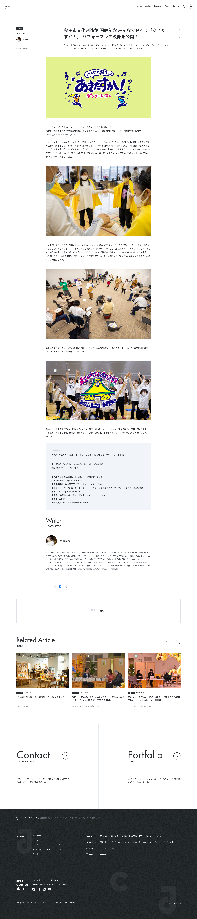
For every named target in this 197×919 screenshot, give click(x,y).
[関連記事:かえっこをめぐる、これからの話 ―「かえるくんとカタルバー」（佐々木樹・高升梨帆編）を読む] (154, 670)
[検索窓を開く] (183, 6)
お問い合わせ (20, 902)
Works (167, 6)
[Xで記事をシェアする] (65, 586)
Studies (148, 6)
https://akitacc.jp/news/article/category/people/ (98, 569)
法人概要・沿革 (136, 836)
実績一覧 (103, 848)
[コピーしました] (54, 586)
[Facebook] (33, 889)
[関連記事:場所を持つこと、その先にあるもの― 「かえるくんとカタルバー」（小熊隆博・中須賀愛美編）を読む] (98, 670)
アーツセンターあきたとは (109, 836)
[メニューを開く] (191, 6)
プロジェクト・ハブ (139, 842)
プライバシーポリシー (40, 902)
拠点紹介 (125, 836)
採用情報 (103, 854)
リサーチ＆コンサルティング (119, 842)
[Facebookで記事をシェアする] (60, 586)
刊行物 (112, 848)
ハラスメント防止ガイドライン (58, 902)
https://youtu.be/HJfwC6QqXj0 (60, 135)
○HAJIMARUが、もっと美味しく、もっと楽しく (40, 697)
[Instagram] (44, 889)
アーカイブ (153, 842)
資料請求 (29, 902)
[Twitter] (39, 889)
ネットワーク (159, 836)
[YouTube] (49, 889)
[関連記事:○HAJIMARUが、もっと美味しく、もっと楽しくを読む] (42, 670)
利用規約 (72, 902)
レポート (19, 28)
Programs (157, 6)
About (139, 6)
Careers (176, 6)
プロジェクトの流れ (167, 842)
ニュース (19, 693)
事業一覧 (103, 842)
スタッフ (148, 836)
